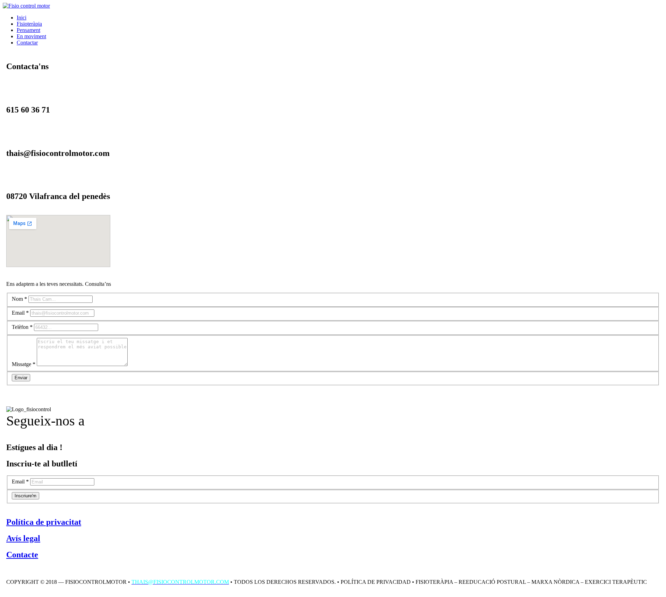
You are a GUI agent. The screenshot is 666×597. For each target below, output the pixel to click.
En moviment (31, 36)
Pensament (28, 30)
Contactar (27, 42)
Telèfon (22, 327)
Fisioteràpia (29, 24)
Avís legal (23, 538)
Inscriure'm (25, 495)
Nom (19, 299)
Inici (21, 17)
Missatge (23, 364)
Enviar (21, 377)
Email (20, 313)
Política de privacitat (43, 521)
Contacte (22, 554)
